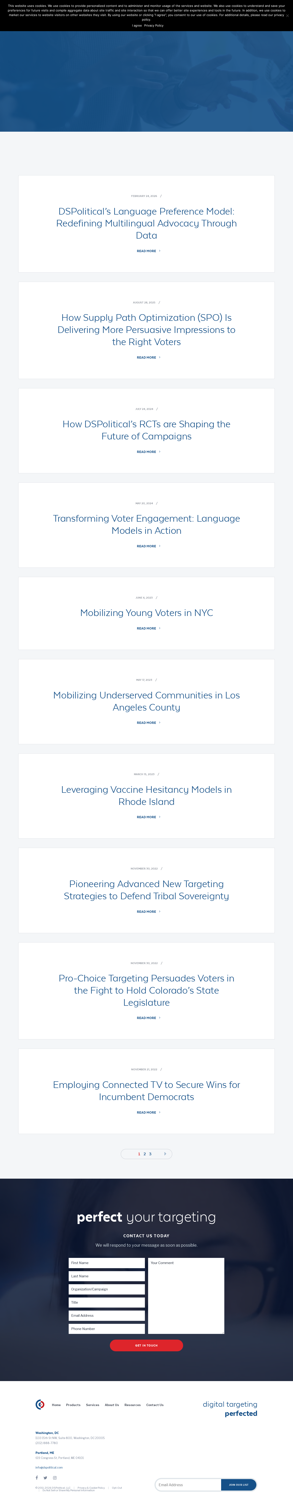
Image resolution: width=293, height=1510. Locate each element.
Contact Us (155, 1405)
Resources (133, 1405)
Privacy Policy (153, 25)
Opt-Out (117, 1487)
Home (56, 1405)
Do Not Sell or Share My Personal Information (69, 1490)
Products (73, 1405)
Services (92, 1405)
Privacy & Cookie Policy (91, 1487)
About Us (112, 1405)
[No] (287, 15)
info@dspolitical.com (49, 1467)
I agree (137, 25)
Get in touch (146, 1345)
